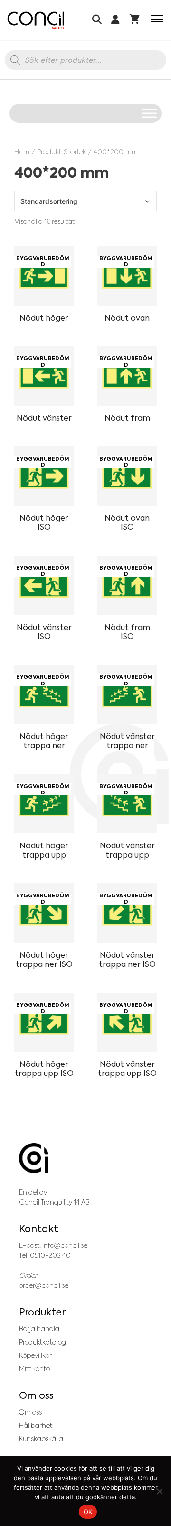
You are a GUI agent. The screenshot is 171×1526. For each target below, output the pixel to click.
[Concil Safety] (36, 20)
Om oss (30, 1412)
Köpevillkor (35, 1355)
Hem (21, 151)
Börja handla (39, 1329)
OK (88, 1512)
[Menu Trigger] (157, 20)
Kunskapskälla (41, 1439)
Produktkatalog (42, 1342)
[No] (159, 1491)
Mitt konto (34, 1369)
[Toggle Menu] (149, 113)
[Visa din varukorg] (134, 20)
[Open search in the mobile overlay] (85, 62)
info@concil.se (64, 1245)
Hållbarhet (35, 1425)
